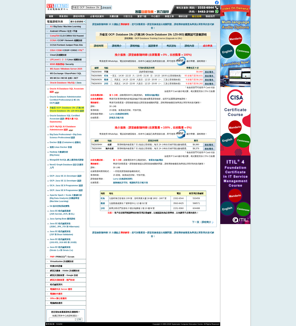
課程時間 (98, 45)
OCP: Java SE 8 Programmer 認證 (66, 190)
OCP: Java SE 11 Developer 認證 (65, 181)
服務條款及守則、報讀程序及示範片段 (130, 182)
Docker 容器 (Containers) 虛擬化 (65, 142)
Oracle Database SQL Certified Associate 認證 (65, 118)
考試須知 (171, 45)
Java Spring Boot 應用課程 (62, 219)
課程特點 (135, 45)
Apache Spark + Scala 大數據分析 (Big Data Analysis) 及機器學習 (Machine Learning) (66, 198)
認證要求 (153, 45)
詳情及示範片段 (116, 117)
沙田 (106, 83)
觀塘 (106, 79)
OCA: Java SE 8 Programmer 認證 (66, 185)
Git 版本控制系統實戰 (59, 206)
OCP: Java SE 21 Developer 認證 (66, 176)
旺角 (106, 76)
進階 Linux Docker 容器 (61, 147)
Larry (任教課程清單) (119, 114)
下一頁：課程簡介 (202, 222)
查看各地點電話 (152, 95)
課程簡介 (117, 45)
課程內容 (189, 45)
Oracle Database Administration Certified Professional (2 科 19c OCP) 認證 (65, 100)
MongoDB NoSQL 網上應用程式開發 (67, 160)
